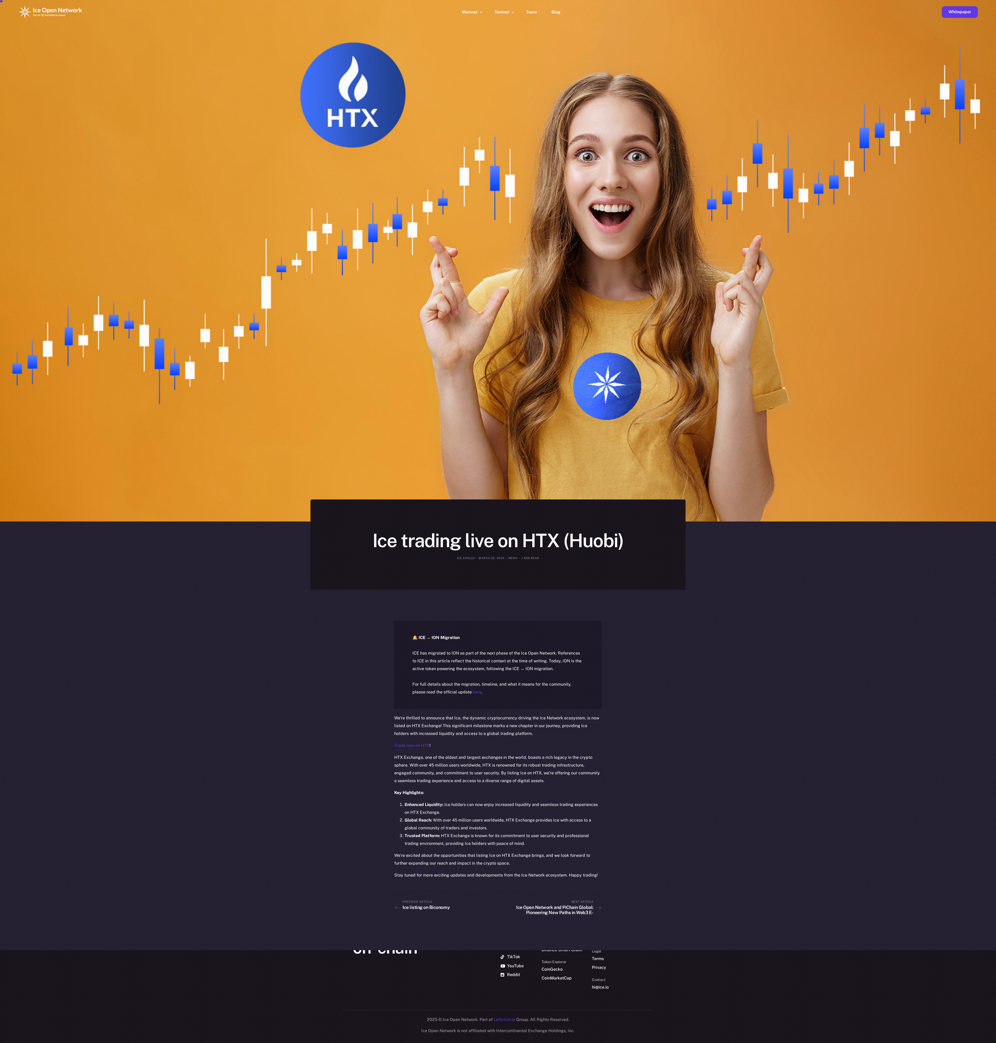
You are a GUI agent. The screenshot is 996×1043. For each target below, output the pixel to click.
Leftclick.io (505, 1019)
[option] (744, 1038)
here (477, 692)
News (513, 558)
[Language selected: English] (864, 1038)
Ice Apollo (465, 558)
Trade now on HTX (412, 745)
